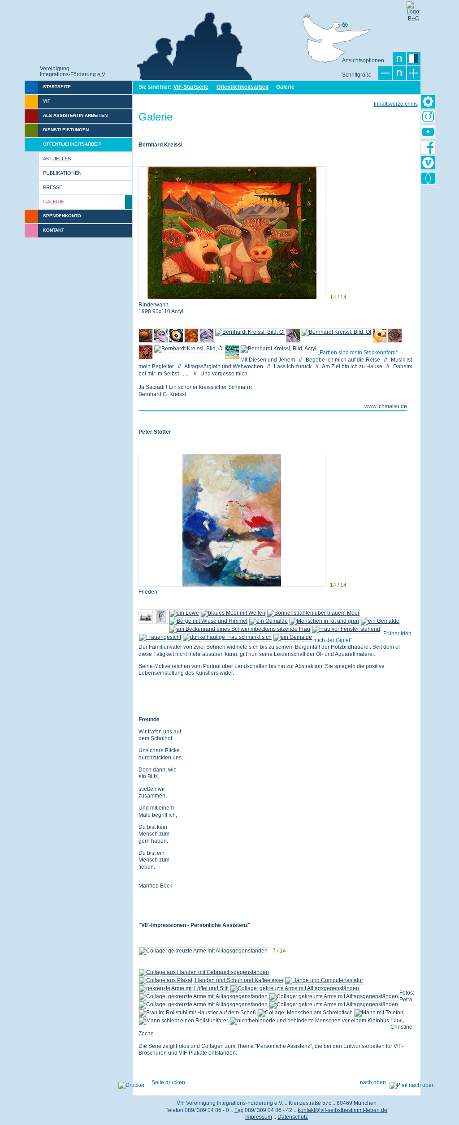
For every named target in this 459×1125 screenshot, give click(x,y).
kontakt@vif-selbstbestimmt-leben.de (342, 1110)
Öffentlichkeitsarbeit (242, 87)
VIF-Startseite (190, 87)
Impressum (258, 1117)
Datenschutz (292, 1117)
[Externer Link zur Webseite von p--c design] (413, 8)
